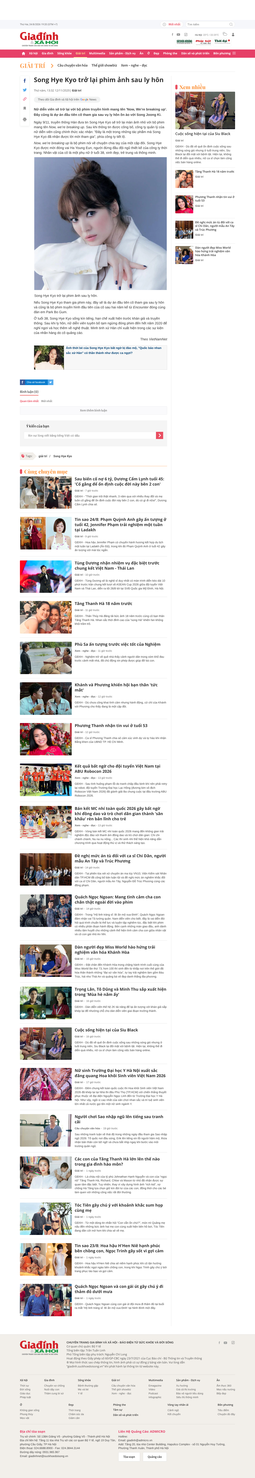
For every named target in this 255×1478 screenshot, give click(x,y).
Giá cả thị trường (186, 1389)
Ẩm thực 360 (224, 1385)
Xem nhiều (192, 87)
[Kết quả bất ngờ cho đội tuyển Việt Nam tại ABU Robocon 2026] (46, 780)
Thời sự (24, 1385)
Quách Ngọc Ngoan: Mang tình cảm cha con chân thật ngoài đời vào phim (118, 899)
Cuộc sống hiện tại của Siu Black (106, 1030)
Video (152, 1389)
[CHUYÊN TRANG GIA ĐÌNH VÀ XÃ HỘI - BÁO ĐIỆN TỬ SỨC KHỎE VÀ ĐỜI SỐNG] (39, 39)
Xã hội (33, 53)
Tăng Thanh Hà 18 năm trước (103, 603)
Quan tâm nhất (29, 401)
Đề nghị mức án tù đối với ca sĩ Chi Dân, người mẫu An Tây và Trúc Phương (120, 858)
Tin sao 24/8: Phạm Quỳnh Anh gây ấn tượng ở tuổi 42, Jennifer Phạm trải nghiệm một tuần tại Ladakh (120, 524)
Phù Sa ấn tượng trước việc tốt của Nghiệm (118, 644)
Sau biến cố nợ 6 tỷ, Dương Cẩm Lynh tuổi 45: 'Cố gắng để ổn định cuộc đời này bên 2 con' (119, 481)
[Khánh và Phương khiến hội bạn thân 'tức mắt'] (46, 698)
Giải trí (80, 53)
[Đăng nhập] (233, 35)
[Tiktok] (186, 35)
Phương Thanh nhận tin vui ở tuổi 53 (111, 725)
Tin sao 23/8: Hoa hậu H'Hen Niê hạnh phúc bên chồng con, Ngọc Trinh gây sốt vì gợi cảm (119, 1248)
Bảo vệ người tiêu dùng (189, 1393)
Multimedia (97, 53)
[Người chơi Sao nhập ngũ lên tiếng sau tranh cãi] (46, 1130)
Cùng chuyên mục (46, 471)
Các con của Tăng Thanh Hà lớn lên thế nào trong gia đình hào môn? (117, 1161)
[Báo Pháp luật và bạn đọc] (203, 42)
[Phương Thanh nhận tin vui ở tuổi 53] (46, 739)
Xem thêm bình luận (93, 410)
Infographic (155, 1397)
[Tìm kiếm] (231, 25)
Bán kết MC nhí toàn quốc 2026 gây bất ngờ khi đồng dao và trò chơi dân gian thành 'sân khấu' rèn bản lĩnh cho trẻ (119, 813)
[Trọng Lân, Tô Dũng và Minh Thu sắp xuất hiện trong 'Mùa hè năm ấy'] (46, 1003)
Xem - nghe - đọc (134, 66)
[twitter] (50, 382)
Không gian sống (29, 1410)
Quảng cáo (155, 1457)
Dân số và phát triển (195, 53)
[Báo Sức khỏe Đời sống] (184, 41)
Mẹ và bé (83, 1389)
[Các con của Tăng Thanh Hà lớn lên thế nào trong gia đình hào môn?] (46, 1172)
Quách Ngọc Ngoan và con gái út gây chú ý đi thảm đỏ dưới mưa (119, 1289)
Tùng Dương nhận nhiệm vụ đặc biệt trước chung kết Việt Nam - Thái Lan (117, 565)
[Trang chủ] (23, 54)
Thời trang (74, 1410)
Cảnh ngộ (173, 1410)
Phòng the (170, 53)
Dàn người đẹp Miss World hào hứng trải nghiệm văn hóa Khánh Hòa (115, 950)
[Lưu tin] (24, 108)
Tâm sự (117, 1409)
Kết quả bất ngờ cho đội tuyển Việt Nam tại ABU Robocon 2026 (117, 769)
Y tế (80, 1393)
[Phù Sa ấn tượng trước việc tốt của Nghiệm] (46, 658)
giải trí (43, 456)
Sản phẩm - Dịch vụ (122, 53)
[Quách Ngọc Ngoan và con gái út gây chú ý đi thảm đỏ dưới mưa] (46, 1300)
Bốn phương (221, 53)
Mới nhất (174, 24)
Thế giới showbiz (104, 66)
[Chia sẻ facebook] (24, 80)
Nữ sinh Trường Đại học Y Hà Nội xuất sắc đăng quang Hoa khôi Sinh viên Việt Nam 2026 (120, 1073)
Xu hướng (182, 1385)
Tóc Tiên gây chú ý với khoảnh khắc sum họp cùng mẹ (119, 1208)
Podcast (153, 1393)
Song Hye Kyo (62, 456)
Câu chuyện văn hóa (73, 66)
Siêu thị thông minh (187, 1397)
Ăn (141, 53)
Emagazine (155, 1385)
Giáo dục (25, 1393)
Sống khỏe (64, 53)
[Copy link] (24, 98)
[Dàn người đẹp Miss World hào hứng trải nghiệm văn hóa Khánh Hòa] (46, 961)
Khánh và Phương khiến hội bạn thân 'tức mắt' (116, 687)
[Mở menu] (234, 53)
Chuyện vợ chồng (54, 1385)
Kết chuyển (174, 1414)
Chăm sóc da (76, 1414)
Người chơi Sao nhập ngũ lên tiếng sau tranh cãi (119, 1119)
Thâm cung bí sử (54, 1393)
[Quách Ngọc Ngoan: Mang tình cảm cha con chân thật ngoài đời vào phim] (46, 910)
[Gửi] (159, 435)
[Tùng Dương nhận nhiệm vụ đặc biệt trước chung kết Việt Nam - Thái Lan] (46, 576)
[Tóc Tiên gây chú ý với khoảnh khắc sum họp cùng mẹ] (46, 1219)
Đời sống (25, 1389)
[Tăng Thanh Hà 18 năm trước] (46, 617)
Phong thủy (26, 1414)
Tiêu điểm (223, 1410)
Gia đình (47, 53)
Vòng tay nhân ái (178, 1404)
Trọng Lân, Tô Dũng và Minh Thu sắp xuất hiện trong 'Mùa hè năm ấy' (120, 992)
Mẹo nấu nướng (226, 1389)
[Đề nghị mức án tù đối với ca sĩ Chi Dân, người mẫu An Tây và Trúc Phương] (46, 869)
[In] (24, 120)
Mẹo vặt (24, 1417)
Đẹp (156, 53)
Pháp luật (25, 1397)
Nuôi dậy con (51, 1389)
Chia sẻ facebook (36, 382)
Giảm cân (74, 1417)
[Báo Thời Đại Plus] (222, 41)
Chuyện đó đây (226, 1414)
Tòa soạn (129, 1457)
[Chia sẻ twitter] (24, 89)
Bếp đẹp (221, 1393)
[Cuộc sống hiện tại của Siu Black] (46, 1043)
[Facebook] (172, 34)
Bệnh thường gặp (88, 1385)
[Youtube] (178, 34)
